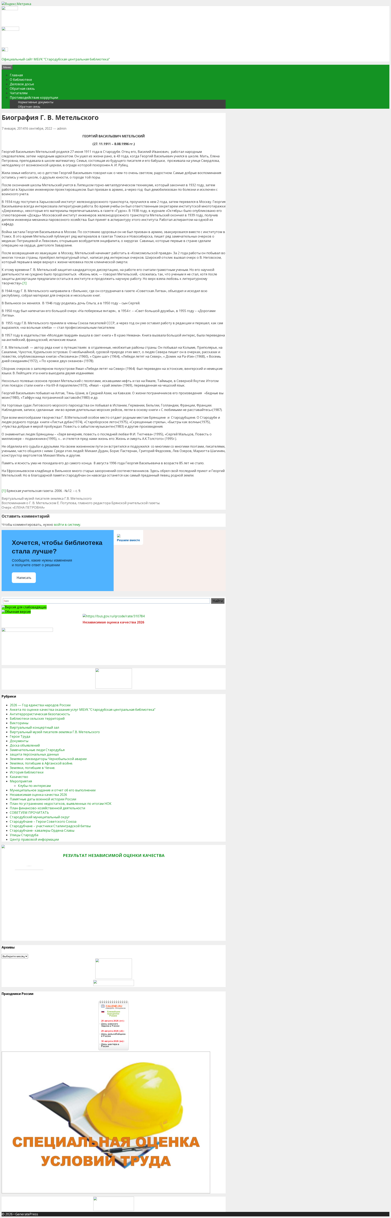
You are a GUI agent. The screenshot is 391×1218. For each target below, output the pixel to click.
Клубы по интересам (34, 785)
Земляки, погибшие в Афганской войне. (41, 763)
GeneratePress (26, 1214)
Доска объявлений (25, 745)
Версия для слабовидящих (26, 607)
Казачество (19, 776)
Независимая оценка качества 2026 (38, 794)
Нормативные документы (35, 102)
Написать (24, 577)
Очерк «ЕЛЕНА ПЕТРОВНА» (23, 507)
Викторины (19, 723)
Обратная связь (22, 88)
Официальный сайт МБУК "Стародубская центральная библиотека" (56, 59)
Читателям (18, 93)
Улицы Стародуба (24, 835)
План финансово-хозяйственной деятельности (47, 808)
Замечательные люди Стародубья (37, 750)
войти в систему (67, 524)
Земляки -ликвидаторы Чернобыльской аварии (48, 759)
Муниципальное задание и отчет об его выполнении (53, 790)
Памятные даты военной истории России (43, 799)
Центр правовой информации (34, 839)
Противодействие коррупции (34, 97)
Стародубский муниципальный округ (40, 817)
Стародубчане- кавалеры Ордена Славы (42, 830)
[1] (24, 283)
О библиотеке (21, 79)
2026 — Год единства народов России (40, 705)
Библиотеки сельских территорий (37, 718)
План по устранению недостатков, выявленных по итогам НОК (60, 803)
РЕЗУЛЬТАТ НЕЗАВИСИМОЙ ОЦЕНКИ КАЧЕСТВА (114, 855)
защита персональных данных (34, 754)
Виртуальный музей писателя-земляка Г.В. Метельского (47, 498)
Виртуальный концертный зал (34, 727)
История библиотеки (26, 772)
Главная (16, 75)
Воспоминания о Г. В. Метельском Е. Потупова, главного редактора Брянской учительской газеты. (81, 503)
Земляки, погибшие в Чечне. (32, 768)
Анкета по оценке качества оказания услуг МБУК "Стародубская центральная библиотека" (82, 709)
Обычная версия (18, 611)
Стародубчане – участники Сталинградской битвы (50, 826)
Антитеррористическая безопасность (40, 714)
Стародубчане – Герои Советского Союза (43, 821)
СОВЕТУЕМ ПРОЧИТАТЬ (29, 812)
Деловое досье (22, 84)
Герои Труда (20, 736)
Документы (19, 741)
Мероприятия (21, 781)
